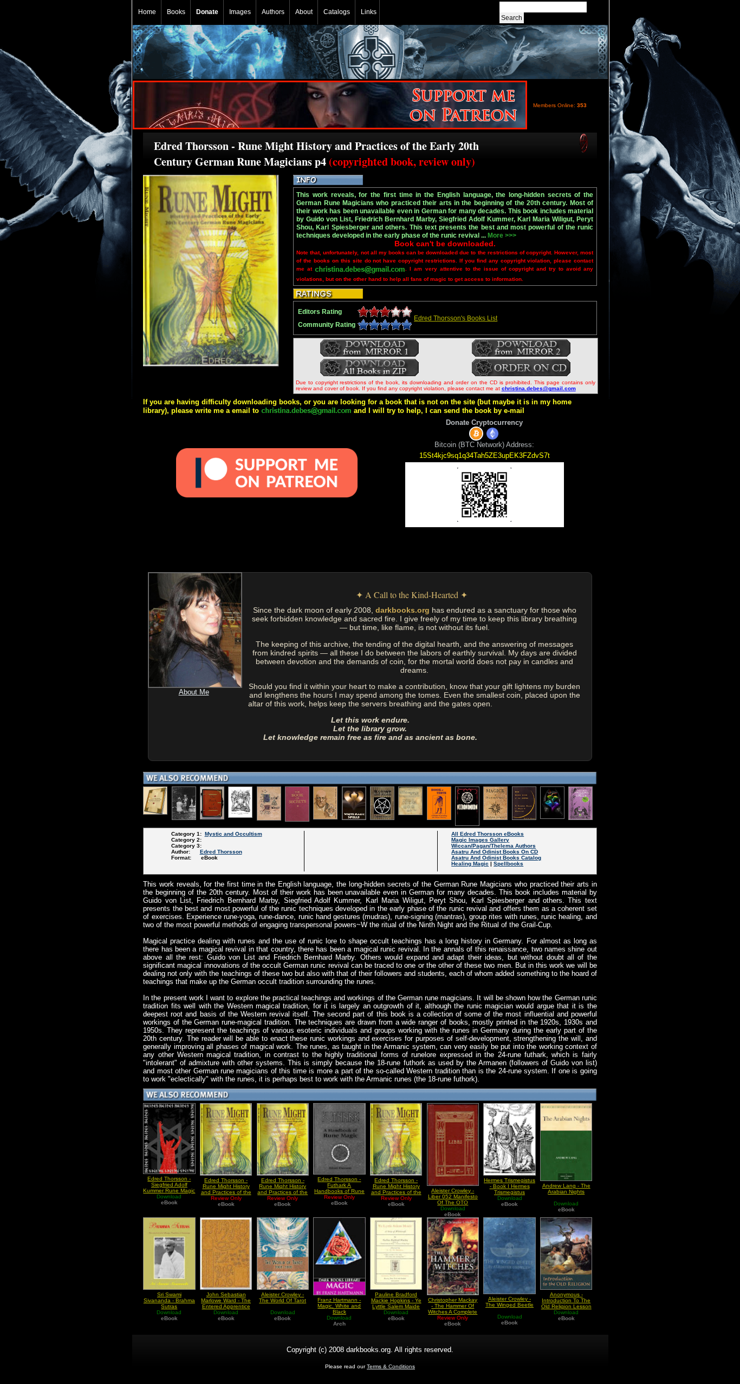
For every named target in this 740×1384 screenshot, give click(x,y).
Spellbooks (508, 864)
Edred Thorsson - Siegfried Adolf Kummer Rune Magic (169, 1184)
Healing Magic (470, 864)
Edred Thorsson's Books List (455, 318)
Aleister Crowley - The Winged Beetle (509, 1302)
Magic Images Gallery (480, 840)
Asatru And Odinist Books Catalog (496, 858)
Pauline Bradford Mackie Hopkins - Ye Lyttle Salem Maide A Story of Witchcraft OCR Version (396, 1306)
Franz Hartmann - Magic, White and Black (339, 1306)
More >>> (502, 235)
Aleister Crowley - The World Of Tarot (282, 1297)
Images (240, 12)
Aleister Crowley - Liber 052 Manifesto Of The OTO (453, 1196)
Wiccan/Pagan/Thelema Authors (493, 846)
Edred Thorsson (221, 852)
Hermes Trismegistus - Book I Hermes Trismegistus (509, 1186)
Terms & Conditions (391, 1366)
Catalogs (336, 12)
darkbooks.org (402, 610)
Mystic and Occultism (233, 834)
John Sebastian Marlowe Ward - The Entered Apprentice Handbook (226, 1303)
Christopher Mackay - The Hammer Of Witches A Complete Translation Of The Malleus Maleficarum (452, 1312)
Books (176, 12)
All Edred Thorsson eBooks (487, 834)
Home (147, 12)
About (304, 12)
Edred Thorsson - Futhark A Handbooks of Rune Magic (339, 1188)
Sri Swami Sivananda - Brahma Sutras (169, 1300)
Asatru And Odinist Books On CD (494, 852)
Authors (273, 12)
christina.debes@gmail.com (539, 388)
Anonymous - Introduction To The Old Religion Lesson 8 (566, 1303)
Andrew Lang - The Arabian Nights (566, 1189)
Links (369, 12)
